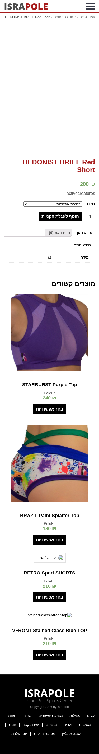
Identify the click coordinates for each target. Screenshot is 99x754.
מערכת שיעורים (50, 716)
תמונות (63, 19)
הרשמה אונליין (73, 734)
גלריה (68, 725)
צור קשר (49, 33)
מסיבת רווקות (44, 734)
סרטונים (43, 19)
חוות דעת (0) (59, 233)
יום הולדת (19, 734)
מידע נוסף (84, 233)
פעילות (75, 716)
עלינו (91, 716)
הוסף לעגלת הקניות (60, 216)
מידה (90, 204)
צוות (11, 716)
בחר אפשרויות (49, 409)
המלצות (21, 19)
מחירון (27, 716)
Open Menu (90, 6)
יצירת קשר (31, 725)
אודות (80, 19)
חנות (12, 725)
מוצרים (51, 725)
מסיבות (85, 725)
